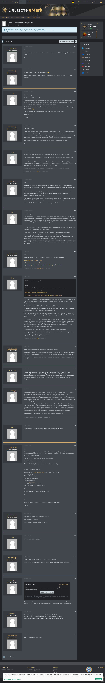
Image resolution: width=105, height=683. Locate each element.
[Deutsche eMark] (52, 10)
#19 (75, 611)
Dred (38, 171)
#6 (75, 179)
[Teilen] (76, 41)
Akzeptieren (98, 679)
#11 (75, 369)
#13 (75, 425)
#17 (75, 556)
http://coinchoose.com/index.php (32, 260)
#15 (75, 513)
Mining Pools (5, 667)
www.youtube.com (63, 585)
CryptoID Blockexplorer (33, 669)
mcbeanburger (13, 25)
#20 (75, 634)
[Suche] (100, 2)
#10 (75, 346)
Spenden (55, 672)
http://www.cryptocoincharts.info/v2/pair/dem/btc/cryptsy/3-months (42, 265)
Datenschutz (56, 670)
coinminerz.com (6, 670)
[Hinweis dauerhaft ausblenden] (75, 29)
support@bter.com (39, 472)
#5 (75, 151)
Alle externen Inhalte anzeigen (47, 592)
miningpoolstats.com (7, 669)
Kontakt (55, 669)
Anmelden (85, 2)
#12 (75, 389)
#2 (75, 69)
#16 (75, 536)
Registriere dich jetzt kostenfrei (14, 31)
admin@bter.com (30, 482)
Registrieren (94, 2)
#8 (75, 251)
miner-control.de (31, 670)
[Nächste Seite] (11, 41)
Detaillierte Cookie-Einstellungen (12, 679)
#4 (75, 125)
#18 (75, 578)
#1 (75, 46)
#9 (75, 276)
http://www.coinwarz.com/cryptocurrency (35, 262)
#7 (75, 210)
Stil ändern (100, 667)
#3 (75, 91)
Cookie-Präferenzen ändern (68, 41)
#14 (75, 445)
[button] (76, 2)
